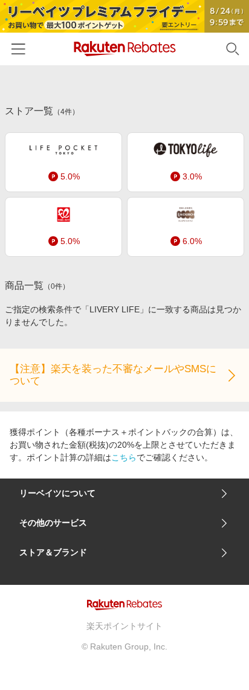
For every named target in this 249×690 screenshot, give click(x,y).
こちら (124, 457)
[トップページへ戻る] (125, 48)
